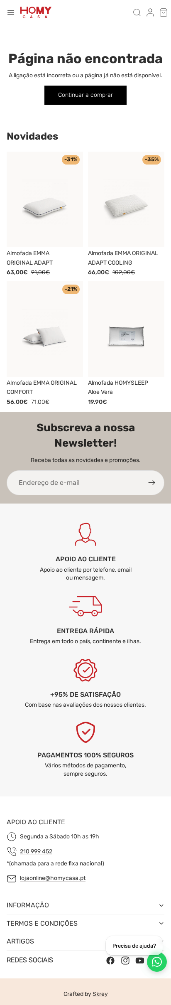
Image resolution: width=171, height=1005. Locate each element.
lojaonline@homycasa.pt (53, 878)
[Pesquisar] (137, 12)
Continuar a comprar (85, 94)
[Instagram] (125, 961)
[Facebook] (110, 961)
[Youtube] (140, 961)
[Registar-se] (152, 482)
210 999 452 (36, 851)
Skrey (100, 994)
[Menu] (11, 12)
